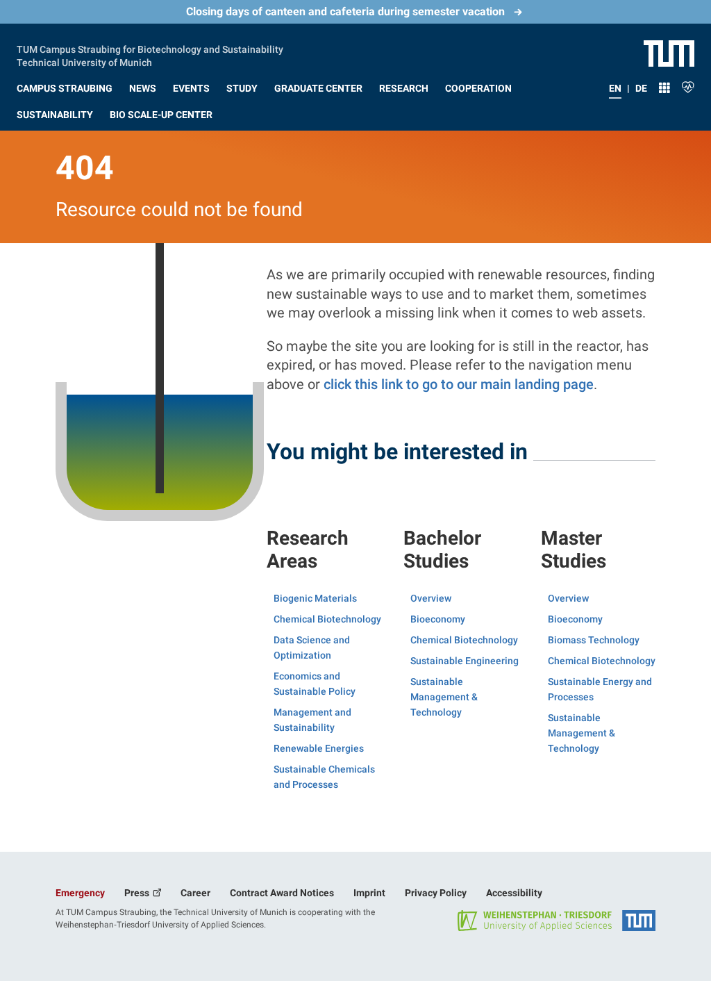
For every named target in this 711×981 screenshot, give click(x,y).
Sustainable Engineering (464, 660)
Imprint (369, 892)
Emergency (80, 892)
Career (195, 892)
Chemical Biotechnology (327, 619)
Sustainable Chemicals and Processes (324, 777)
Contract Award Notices (282, 892)
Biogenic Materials (315, 598)
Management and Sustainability (312, 720)
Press (137, 892)
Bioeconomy (437, 619)
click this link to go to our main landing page (459, 384)
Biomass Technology (593, 639)
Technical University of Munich (84, 61)
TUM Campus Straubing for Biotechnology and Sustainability (150, 48)
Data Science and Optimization (312, 647)
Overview (430, 598)
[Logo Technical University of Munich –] (669, 52)
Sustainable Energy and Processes (600, 689)
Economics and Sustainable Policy (315, 683)
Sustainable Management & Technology (444, 697)
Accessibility (514, 892)
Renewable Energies (319, 748)
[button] (64, 85)
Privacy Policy (436, 892)
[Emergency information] (688, 85)
